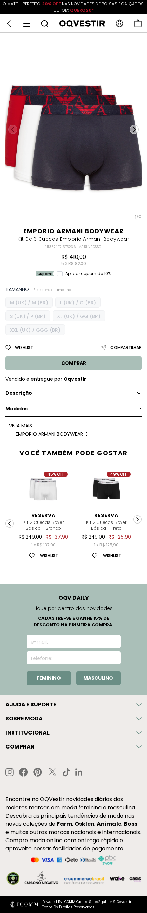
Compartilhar (126, 347)
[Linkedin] (79, 772)
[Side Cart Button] (138, 23)
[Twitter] (52, 772)
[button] (134, 129)
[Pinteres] (37, 772)
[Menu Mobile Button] (26, 23)
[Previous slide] (9, 523)
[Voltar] (8, 23)
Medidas (16, 408)
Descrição (18, 392)
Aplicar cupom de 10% (88, 273)
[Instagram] (9, 772)
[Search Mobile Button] (44, 23)
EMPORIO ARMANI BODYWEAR (73, 231)
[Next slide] (137, 519)
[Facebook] (23, 772)
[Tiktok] (66, 772)
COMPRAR (73, 363)
